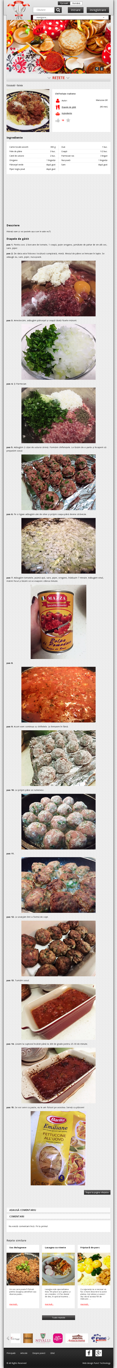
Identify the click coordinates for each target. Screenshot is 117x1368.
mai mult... (13, 1304)
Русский (64, 3)
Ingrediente (67, 113)
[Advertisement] (58, 197)
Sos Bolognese (17, 1247)
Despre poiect (38, 1353)
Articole (23, 1353)
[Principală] (19, 18)
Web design (87, 1363)
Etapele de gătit (69, 107)
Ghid (52, 1353)
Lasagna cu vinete (55, 1247)
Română (76, 3)
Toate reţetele (58, 1317)
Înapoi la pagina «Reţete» (97, 1192)
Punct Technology (101, 1363)
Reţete (20, 85)
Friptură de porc (90, 1247)
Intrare (75, 10)
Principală (11, 85)
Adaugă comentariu (22, 1210)
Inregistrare (98, 10)
